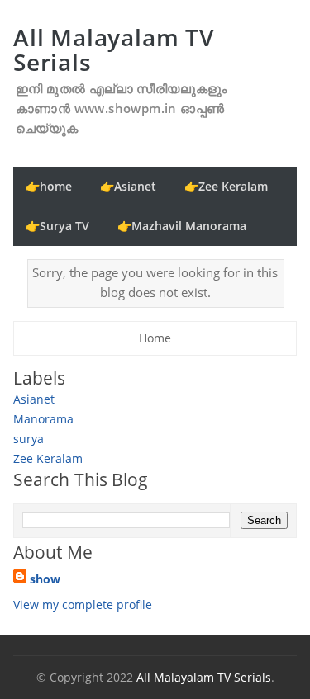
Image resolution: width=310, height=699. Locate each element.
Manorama (43, 419)
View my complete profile (82, 604)
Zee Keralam (48, 458)
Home (155, 338)
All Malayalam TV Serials (113, 49)
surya (28, 438)
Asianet (34, 399)
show (45, 579)
